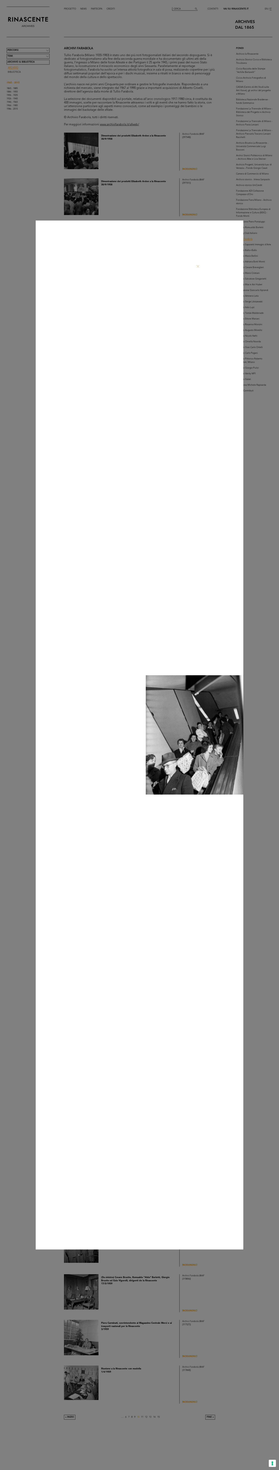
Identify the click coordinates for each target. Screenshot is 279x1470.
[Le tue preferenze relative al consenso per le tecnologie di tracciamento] (272, 1463)
